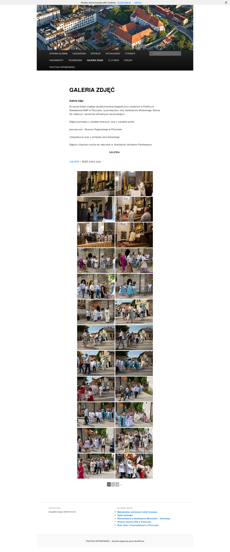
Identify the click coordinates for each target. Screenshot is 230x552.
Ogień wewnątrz (125, 515)
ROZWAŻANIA (75, 60)
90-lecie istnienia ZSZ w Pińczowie (134, 521)
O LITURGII (113, 60)
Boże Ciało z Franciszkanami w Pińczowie (137, 525)
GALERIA (74, 161)
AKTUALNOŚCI (113, 53)
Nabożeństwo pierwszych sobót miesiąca (137, 511)
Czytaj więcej (124, 2)
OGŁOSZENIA (79, 53)
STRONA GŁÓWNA (58, 53)
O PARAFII (130, 53)
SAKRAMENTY (56, 60)
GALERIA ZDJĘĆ (95, 60)
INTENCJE (96, 53)
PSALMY (128, 60)
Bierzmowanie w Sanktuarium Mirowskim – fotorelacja (143, 518)
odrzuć (137, 2)
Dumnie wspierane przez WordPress (128, 541)
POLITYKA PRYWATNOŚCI (62, 67)
